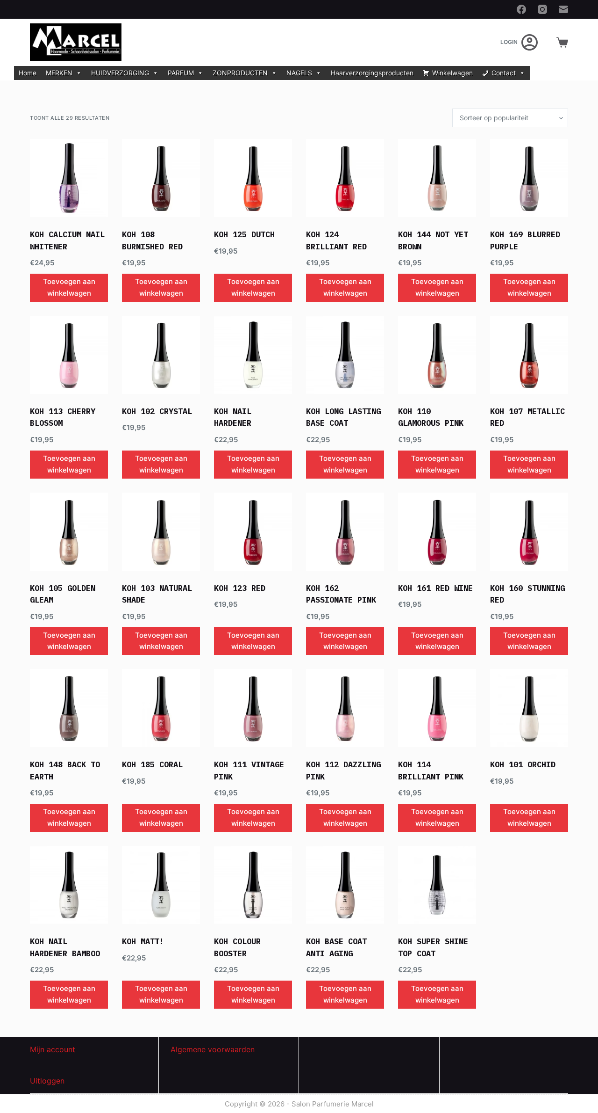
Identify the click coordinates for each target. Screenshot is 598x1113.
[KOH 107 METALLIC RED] (529, 355)
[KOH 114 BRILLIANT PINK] (437, 708)
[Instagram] (542, 9)
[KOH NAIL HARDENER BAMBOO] (69, 885)
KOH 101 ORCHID (522, 764)
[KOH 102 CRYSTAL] (161, 355)
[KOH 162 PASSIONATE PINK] (345, 532)
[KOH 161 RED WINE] (437, 532)
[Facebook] (521, 9)
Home (27, 73)
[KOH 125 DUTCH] (253, 178)
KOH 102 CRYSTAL (157, 411)
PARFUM (181, 73)
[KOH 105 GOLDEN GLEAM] (69, 532)
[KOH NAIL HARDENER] (253, 355)
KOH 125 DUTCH (244, 234)
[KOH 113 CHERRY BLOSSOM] (69, 355)
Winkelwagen (452, 73)
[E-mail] (563, 9)
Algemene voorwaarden (213, 1049)
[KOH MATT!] (161, 885)
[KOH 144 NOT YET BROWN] (437, 178)
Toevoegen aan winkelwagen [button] (69, 287)
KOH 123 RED (239, 588)
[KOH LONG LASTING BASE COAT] (345, 355)
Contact (503, 73)
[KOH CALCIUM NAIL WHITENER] (69, 178)
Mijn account (52, 1049)
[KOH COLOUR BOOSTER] (253, 885)
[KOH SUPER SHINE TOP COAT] (437, 885)
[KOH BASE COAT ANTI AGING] (345, 885)
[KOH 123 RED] (253, 532)
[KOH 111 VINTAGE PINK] (253, 708)
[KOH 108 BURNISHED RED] (161, 178)
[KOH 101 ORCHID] (529, 708)
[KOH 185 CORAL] (161, 708)
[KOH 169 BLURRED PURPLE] (529, 178)
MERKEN (59, 73)
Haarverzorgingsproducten (372, 73)
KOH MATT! (143, 941)
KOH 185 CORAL (152, 764)
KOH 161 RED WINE (435, 588)
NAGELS (299, 73)
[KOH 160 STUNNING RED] (529, 532)
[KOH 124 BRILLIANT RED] (345, 178)
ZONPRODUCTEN (240, 73)
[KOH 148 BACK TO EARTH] (69, 708)
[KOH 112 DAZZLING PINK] (345, 708)
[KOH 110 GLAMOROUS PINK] (437, 355)
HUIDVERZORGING (120, 73)
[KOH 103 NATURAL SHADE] (161, 532)
